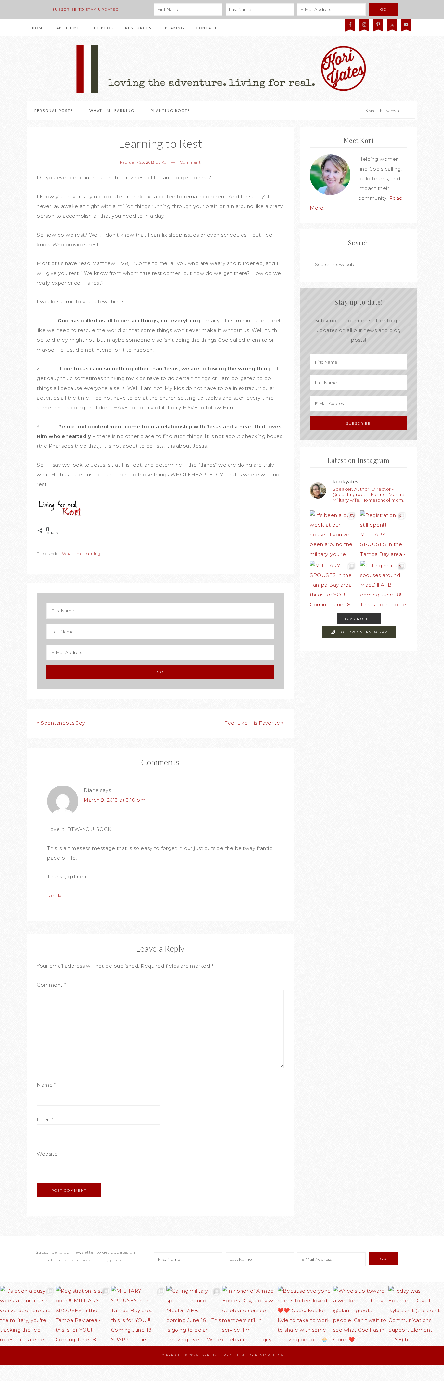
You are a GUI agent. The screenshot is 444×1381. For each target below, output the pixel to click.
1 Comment (189, 162)
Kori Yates (222, 69)
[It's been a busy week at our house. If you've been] (333, 533)
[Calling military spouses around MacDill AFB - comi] (383, 584)
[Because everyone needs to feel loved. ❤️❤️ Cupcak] (305, 1314)
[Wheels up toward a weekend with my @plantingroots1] (361, 1314)
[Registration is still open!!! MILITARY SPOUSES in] (383, 533)
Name (46, 1085)
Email (45, 1119)
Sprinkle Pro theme (224, 1355)
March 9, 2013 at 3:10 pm (114, 800)
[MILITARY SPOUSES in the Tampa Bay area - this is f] (333, 584)
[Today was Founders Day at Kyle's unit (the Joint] (416, 1314)
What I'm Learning (81, 553)
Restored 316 (269, 1355)
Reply (54, 895)
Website (47, 1154)
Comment (51, 985)
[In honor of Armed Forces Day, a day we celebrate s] (250, 1314)
